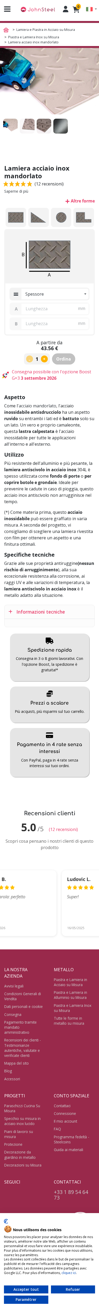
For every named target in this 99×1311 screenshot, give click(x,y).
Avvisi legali (13, 986)
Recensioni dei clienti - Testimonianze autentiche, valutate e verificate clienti (22, 1047)
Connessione (65, 1113)
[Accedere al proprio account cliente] (65, 9)
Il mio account (65, 1121)
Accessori (12, 1078)
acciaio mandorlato (37, 406)
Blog (8, 1070)
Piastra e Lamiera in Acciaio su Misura (70, 982)
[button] (91, 9)
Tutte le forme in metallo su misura (69, 1021)
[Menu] (5, 9)
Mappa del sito (16, 1063)
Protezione (13, 1144)
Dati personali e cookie (23, 1006)
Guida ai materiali (68, 1149)
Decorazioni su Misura (22, 1165)
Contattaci (62, 1105)
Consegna (12, 1014)
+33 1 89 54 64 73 (71, 1194)
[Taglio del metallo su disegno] (38, 9)
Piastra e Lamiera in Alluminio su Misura (70, 995)
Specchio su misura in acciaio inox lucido (22, 1121)
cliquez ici (69, 1273)
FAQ (57, 1128)
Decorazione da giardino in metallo (20, 1154)
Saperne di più (16, 191)
